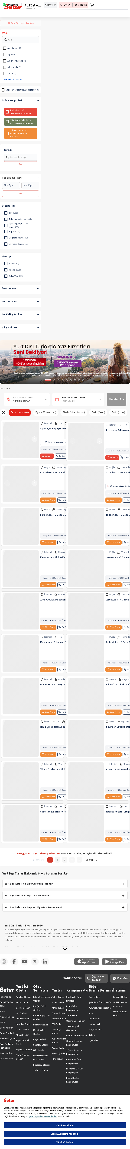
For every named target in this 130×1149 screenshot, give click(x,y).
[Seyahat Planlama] (91, 5)
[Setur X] (36, 964)
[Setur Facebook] (15, 964)
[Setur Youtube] (26, 964)
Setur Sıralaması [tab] (20, 412)
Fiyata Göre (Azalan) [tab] (74, 412)
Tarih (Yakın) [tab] (98, 412)
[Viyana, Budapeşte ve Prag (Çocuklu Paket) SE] (21, 440)
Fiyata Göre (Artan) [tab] (45, 412)
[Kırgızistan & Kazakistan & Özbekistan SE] (86, 441)
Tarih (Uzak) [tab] (118, 412)
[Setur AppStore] (88, 964)
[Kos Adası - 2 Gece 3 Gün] (21, 484)
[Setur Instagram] (5, 964)
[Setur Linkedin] (46, 964)
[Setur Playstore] (116, 964)
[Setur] (13, 6)
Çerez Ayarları (6, 1058)
